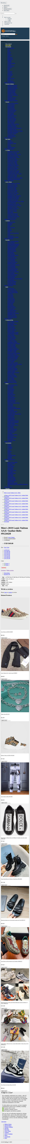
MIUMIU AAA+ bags (13, 208)
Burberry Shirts (11, 463)
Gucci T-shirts (11, 322)
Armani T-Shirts (11, 367)
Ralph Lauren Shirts (12, 483)
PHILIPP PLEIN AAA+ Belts (15, 177)
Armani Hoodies (12, 282)
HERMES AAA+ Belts (13, 151)
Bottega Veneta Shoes (13, 425)
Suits (9, 234)
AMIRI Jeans (11, 288)
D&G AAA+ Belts (12, 169)
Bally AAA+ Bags (12, 209)
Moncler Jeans (11, 306)
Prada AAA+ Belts (12, 166)
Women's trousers (12, 97)
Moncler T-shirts (12, 327)
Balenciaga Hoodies (12, 247)
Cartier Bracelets (12, 455)
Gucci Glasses (11, 106)
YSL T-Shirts (11, 361)
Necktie (9, 454)
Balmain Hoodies (12, 284)
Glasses (7, 102)
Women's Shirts (11, 92)
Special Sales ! (8, 1125)
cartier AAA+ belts (12, 176)
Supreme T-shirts (12, 375)
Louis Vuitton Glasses (13, 103)
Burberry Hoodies (12, 251)
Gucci (9, 49)
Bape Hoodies (11, 273)
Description (7, 573)
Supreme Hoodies (12, 276)
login (5, 592)
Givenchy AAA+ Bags (13, 198)
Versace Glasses (11, 111)
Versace (9, 64)
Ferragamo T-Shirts (12, 376)
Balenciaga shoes (12, 400)
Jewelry (9, 444)
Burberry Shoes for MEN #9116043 (7, 755)
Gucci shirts (10, 467)
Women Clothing (9, 84)
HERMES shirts (11, 473)
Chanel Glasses (11, 108)
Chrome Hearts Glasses (13, 124)
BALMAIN (10, 81)
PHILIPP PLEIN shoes (13, 420)
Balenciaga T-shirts (12, 324)
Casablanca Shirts (12, 470)
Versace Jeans (11, 309)
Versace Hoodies (12, 267)
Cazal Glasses (11, 135)
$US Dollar (6, 10)
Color (2, 561)
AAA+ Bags (8, 182)
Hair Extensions (11, 147)
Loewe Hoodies (11, 260)
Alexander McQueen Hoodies (15, 278)
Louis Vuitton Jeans (12, 291)
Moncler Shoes (11, 423)
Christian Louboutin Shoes (14, 408)
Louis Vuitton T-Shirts (13, 321)
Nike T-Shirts (11, 378)
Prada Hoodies (11, 253)
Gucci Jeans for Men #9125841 (7, 796)
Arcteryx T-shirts (12, 380)
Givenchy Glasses (12, 133)
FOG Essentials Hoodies (14, 264)
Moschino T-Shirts (12, 365)
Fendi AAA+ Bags (12, 194)
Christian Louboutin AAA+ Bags (16, 201)
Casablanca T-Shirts (12, 342)
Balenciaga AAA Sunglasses (14, 128)
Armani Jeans (11, 298)
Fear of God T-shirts (12, 358)
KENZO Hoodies (12, 281)
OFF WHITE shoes (12, 411)
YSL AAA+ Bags (12, 189)
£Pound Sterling (7, 8)
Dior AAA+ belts (12, 158)
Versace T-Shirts (11, 346)
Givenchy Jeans (11, 311)
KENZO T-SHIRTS (12, 369)
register (10, 592)
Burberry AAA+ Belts (13, 168)
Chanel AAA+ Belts (12, 164)
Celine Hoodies (11, 259)
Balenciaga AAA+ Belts (13, 171)
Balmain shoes (11, 415)
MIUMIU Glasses (12, 115)
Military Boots (7, 1124)
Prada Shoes (11, 391)
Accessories (10, 142)
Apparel (9, 140)
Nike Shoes (10, 404)
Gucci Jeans (10, 295)
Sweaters (10, 230)
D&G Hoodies (11, 277)
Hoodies (10, 224)
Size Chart (6, 547)
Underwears (10, 235)
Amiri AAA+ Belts (12, 175)
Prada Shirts (10, 472)
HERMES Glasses (12, 126)
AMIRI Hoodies (12, 249)
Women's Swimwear (13, 88)
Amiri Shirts (10, 476)
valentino (10, 73)
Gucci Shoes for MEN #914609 (7, 631)
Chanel (9, 52)
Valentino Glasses (12, 129)
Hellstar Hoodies (12, 263)
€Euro (5, 7)
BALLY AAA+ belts (13, 155)
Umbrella (10, 456)
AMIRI (9, 62)
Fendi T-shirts (11, 335)
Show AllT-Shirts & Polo (10, 382)
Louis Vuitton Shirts (12, 462)
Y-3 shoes (10, 433)
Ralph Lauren (11, 78)
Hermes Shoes (11, 389)
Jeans (9, 226)
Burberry (10, 55)
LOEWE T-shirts (12, 338)
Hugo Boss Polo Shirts (13, 349)
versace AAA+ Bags (13, 215)
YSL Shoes (10, 405)
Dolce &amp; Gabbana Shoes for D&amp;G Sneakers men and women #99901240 (14, 838)
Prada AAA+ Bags (12, 191)
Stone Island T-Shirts (13, 357)
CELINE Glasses (12, 118)
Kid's (5, 1138)
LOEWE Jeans (11, 300)
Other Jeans (10, 296)
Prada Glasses (11, 107)
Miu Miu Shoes (11, 394)
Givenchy (10, 71)
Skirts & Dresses (12, 91)
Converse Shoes (11, 440)
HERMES (10, 57)
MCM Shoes (11, 436)
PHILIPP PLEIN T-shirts (14, 343)
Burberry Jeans (11, 299)
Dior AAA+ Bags (12, 187)
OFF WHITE (11, 66)
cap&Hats (10, 447)
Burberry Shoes (11, 401)
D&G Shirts (10, 469)
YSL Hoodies (11, 280)
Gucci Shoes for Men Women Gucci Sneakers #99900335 (11, 961)
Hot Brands (8, 46)
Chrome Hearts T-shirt (13, 332)
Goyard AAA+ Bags (13, 200)
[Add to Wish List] (1, 524)
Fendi (9, 56)
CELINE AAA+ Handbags (14, 195)
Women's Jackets (12, 89)
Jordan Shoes (11, 409)
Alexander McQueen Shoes (14, 414)
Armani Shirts (11, 481)
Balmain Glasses (12, 136)
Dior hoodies (11, 252)
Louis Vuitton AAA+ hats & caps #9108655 (9, 673)
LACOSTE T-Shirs (12, 354)
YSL (9, 70)
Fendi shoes (10, 393)
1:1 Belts (7, 150)
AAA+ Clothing (8, 1134)
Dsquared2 (10, 74)
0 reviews (3, 570)
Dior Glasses (11, 113)
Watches (10, 451)
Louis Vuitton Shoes (12, 385)
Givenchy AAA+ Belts (13, 172)
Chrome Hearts (11, 63)
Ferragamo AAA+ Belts (13, 157)
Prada (9, 53)
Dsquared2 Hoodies (12, 262)
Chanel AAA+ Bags (12, 186)
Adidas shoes (11, 416)
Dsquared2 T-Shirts (12, 368)
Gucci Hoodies (11, 242)
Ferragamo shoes (12, 407)
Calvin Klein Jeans (12, 317)
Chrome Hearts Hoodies (13, 244)
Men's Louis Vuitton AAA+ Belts (12, 492)
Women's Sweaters (12, 86)
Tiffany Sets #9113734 (5, 714)
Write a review (10, 570)
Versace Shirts (11, 466)
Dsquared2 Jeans (12, 289)
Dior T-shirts (11, 325)
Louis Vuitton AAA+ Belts (14, 154)
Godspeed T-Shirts (12, 347)
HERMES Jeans (12, 314)
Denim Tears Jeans (12, 316)
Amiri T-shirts (11, 328)
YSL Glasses (11, 114)
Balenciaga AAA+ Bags (13, 204)
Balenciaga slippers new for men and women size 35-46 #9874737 (13, 920)
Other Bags (10, 212)
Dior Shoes (10, 387)
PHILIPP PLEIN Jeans (13, 313)
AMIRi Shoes (11, 419)
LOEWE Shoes (11, 418)
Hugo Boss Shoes (12, 437)
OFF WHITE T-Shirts (13, 333)
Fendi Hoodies (11, 256)
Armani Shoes (11, 432)
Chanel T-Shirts (11, 360)
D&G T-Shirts (11, 339)
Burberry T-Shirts (12, 329)
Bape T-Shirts (11, 374)
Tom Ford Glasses (12, 110)
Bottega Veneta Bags (13, 213)
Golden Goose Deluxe (13, 422)
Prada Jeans (10, 303)
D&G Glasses (11, 122)
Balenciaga (10, 59)
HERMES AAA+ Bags (13, 197)
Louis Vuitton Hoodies (13, 241)
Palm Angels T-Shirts (13, 362)
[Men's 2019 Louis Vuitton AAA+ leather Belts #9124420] (16, 496)
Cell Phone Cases (12, 143)
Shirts (9, 231)
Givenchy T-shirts (12, 340)
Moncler (10, 60)
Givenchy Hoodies (12, 258)
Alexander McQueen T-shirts (15, 364)
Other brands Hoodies (13, 255)
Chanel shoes (11, 390)
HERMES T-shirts (12, 350)
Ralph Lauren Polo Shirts (14, 353)
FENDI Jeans (11, 302)
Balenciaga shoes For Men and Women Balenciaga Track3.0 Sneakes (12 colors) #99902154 (14, 1003)
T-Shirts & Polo (11, 222)
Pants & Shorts (11, 227)
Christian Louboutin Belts (14, 179)
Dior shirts (10, 465)
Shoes (9, 144)
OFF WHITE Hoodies (13, 245)
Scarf (9, 449)
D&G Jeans (10, 305)
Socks (9, 452)
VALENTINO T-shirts (13, 356)
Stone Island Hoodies (13, 269)
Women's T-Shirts (12, 93)
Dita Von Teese (11, 121)
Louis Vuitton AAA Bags (14, 183)
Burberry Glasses (12, 125)
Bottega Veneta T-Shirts (13, 372)
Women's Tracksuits (12, 85)
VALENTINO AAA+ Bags (14, 205)
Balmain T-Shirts (12, 345)
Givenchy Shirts (11, 478)
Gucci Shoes (11, 386)
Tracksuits (10, 223)
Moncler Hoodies (12, 248)
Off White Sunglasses (13, 132)
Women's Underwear (13, 95)
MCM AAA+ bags (12, 206)
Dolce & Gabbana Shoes (14, 403)
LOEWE (10, 67)
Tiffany (9, 79)
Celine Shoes (11, 427)
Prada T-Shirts (11, 331)
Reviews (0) (7, 574)
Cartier (9, 77)
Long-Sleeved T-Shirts (13, 237)
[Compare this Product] (3, 524)
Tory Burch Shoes (12, 430)
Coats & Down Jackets (13, 233)
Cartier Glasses (11, 104)
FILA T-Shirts (11, 379)
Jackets (9, 229)
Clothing (7, 220)
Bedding (10, 458)
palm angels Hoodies (13, 274)
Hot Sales (7, 139)
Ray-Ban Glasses (12, 119)
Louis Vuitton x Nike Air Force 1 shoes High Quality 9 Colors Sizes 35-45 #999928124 (14, 1044)
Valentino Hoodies (12, 270)
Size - (5, 547)
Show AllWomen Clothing (10, 100)
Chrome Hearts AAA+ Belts (14, 173)
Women (9, 146)
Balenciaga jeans (12, 307)
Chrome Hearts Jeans (13, 292)
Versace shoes (11, 398)
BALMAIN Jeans (12, 310)
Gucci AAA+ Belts (12, 153)
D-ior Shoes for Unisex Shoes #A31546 (8, 1084)
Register (10, 18)
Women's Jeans (11, 99)
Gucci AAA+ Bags (12, 184)
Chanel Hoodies (11, 266)
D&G (9, 68)
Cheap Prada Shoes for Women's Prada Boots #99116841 (11, 879)
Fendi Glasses (11, 117)
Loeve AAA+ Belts (12, 162)
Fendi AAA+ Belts (12, 161)
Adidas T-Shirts (11, 371)
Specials (6, 1128)
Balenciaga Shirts (12, 480)
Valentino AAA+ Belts (13, 165)
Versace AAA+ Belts (13, 160)
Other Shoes (11, 396)
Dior (9, 50)
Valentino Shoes (11, 397)
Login (9, 20)
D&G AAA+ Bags (12, 211)
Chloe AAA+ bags (12, 218)
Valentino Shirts (11, 477)
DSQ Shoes (10, 438)
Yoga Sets (10, 96)
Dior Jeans (10, 293)
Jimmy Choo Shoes (12, 429)
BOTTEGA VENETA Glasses (15, 131)
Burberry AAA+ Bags (13, 193)
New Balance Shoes (12, 434)
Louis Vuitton (11, 48)
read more (3, 1121)
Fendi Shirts (10, 474)
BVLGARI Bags (12, 202)
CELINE (10, 75)
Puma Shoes (11, 426)
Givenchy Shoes (12, 412)
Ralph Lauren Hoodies (13, 271)
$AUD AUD (6, 5)
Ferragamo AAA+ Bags (13, 216)
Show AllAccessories (9, 459)
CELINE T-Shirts (12, 351)
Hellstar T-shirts (11, 336)
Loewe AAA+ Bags (12, 190)
